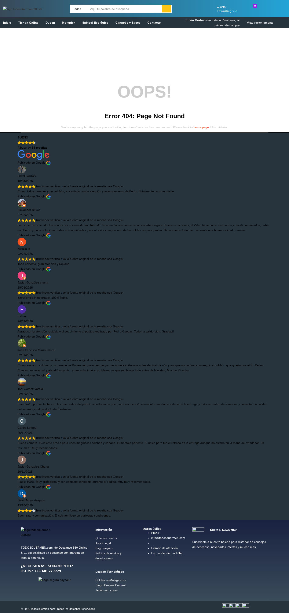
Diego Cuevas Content (110, 585)
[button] (79, 8)
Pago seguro (104, 548)
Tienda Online (28, 22)
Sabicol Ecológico (95, 22)
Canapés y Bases (128, 22)
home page (201, 127)
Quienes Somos (106, 538)
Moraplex (68, 22)
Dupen (50, 22)
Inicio (7, 22)
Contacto (154, 22)
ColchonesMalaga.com (110, 580)
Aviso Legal (103, 543)
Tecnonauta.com (106, 590)
